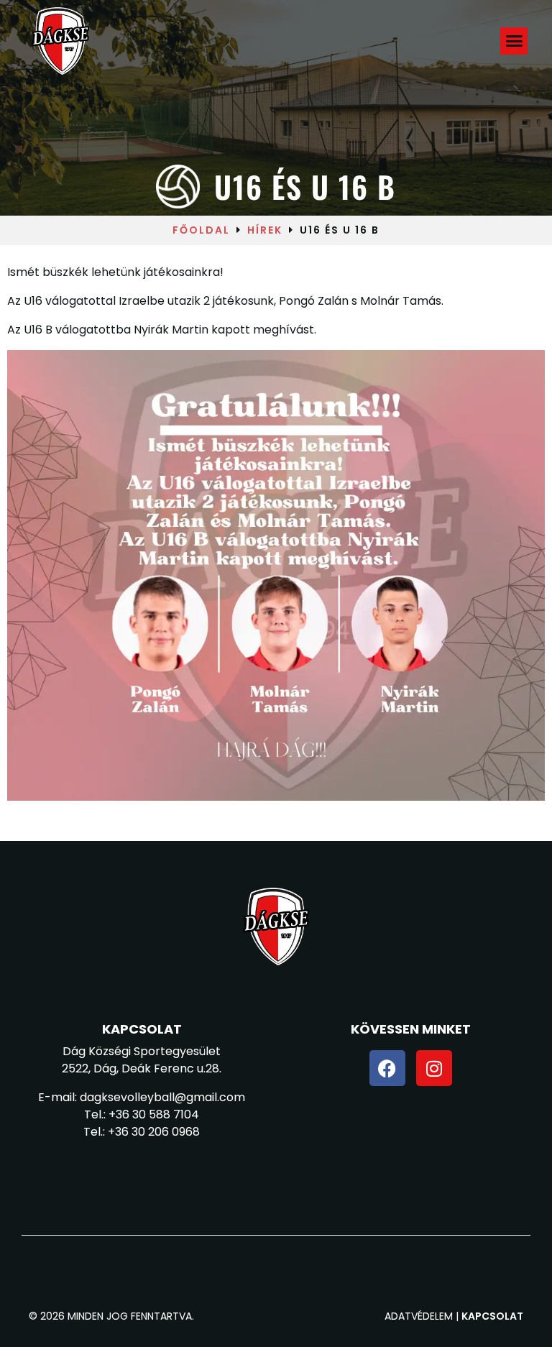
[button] (514, 41)
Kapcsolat (492, 1316)
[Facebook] (387, 1068)
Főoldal (201, 230)
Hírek (264, 230)
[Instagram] (434, 1068)
